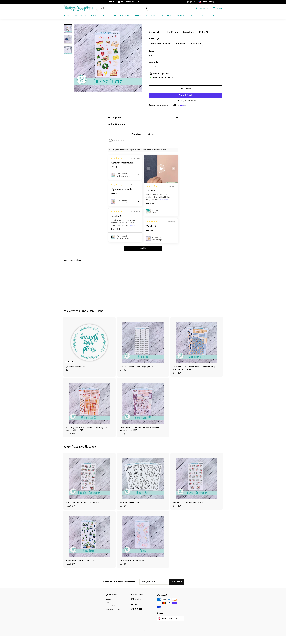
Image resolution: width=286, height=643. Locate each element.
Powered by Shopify (142, 631)
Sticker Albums (121, 16)
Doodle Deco (87, 446)
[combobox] (122, 8)
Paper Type (155, 38)
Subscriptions (98, 16)
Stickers (79, 16)
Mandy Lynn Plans (91, 310)
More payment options (186, 100)
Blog (212, 16)
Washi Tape (152, 16)
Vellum (137, 16)
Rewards (180, 16)
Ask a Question (116, 124)
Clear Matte (180, 43)
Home (66, 16)
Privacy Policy (111, 606)
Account (109, 599)
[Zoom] (108, 58)
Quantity (153, 62)
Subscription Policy (113, 609)
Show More (164, 200)
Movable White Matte (160, 43)
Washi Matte (195, 43)
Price (151, 51)
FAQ (192, 16)
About (201, 16)
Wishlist (166, 16)
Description (114, 117)
